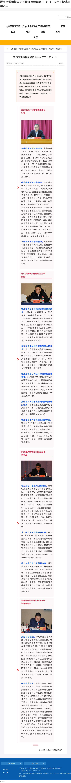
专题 (35, 37)
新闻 (63, 26)
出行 (43, 32)
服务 (28, 32)
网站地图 (5, 769)
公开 (13, 32)
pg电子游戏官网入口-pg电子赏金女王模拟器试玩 (28, 26)
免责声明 (5, 772)
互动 (58, 32)
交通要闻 (58, 49)
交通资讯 (51, 49)
